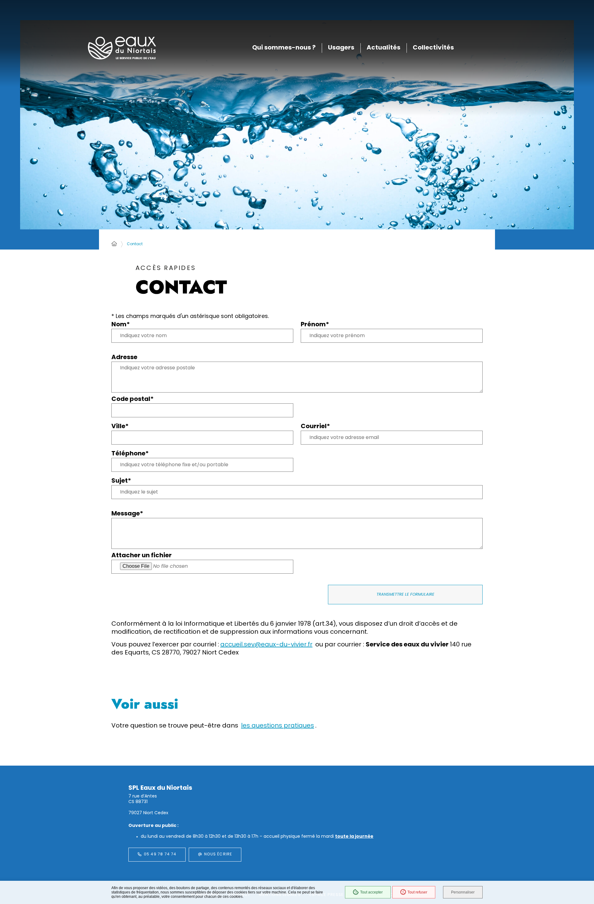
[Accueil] (114, 244)
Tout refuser (417, 892)
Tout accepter (371, 892)
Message (127, 514)
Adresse (124, 357)
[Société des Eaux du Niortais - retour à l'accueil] (122, 48)
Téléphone (130, 453)
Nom (120, 324)
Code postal (132, 399)
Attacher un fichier (141, 556)
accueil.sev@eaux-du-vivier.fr (266, 645)
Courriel (315, 426)
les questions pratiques (277, 726)
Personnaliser (463, 892)
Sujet (121, 481)
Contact (135, 244)
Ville (120, 426)
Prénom (315, 324)
